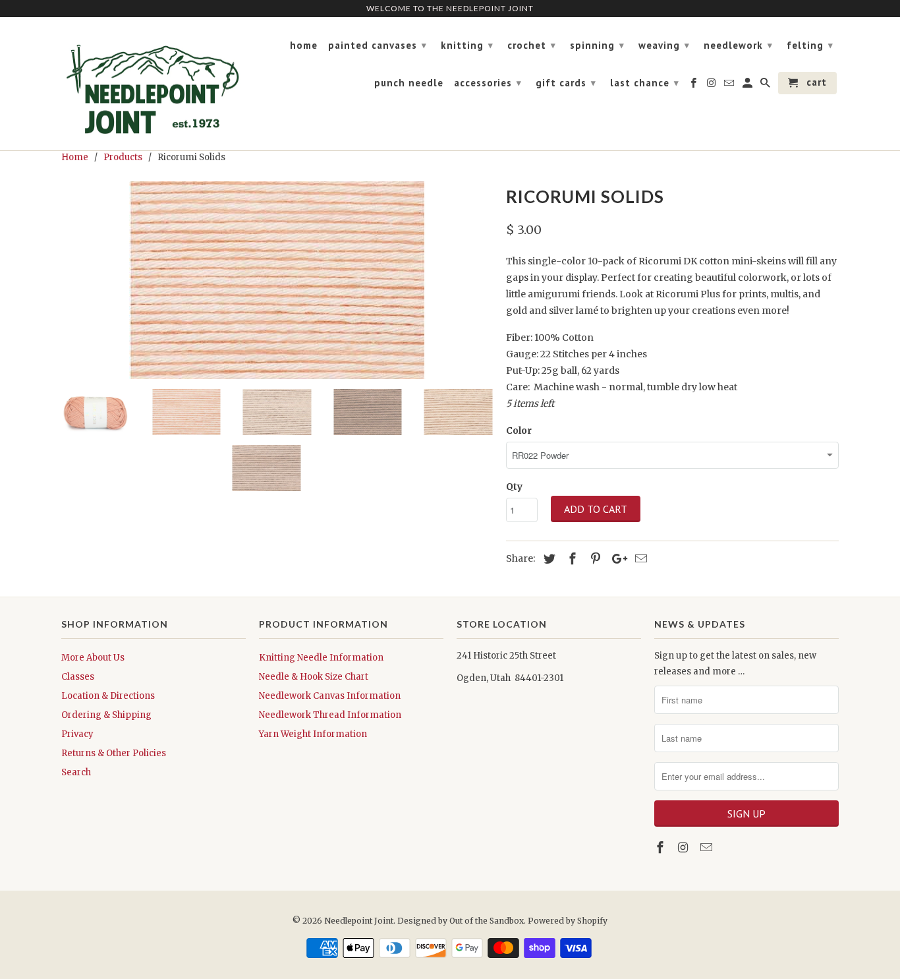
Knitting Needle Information (321, 657)
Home (304, 45)
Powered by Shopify (567, 921)
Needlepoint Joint (358, 921)
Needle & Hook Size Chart (313, 676)
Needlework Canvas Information (330, 695)
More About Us (93, 657)
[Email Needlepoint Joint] (707, 847)
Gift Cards (566, 82)
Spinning (597, 45)
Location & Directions (108, 695)
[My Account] (748, 85)
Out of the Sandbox (486, 921)
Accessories (488, 82)
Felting (810, 45)
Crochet (531, 45)
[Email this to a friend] (639, 558)
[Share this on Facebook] (570, 558)
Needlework (738, 45)
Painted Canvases (377, 45)
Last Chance (644, 82)
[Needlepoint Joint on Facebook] (661, 847)
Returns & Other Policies (113, 753)
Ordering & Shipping (106, 715)
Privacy (77, 734)
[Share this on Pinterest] (593, 558)
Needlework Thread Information (330, 715)
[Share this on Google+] (616, 558)
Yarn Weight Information (313, 734)
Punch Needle (408, 83)
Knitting (467, 45)
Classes (77, 676)
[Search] (766, 85)
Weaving (664, 45)
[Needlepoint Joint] (153, 84)
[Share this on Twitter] (547, 558)
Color (519, 430)
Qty (514, 486)
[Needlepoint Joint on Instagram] (684, 847)
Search (76, 772)
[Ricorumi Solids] (277, 280)
